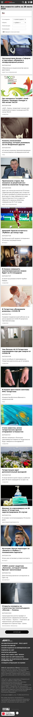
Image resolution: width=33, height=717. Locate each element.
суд (3, 154)
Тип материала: (6, 19)
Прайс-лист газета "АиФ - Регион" (12, 654)
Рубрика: (4, 22)
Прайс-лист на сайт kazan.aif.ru (12, 657)
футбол (4, 242)
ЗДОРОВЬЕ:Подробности (10, 522)
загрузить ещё (17, 632)
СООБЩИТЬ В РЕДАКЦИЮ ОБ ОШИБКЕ (13, 663)
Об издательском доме (9, 643)
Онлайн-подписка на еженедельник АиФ (15, 648)
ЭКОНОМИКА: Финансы (9, 625)
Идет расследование (9, 72)
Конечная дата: (6, 29)
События (5, 114)
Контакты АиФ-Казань (9, 652)
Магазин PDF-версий (8, 645)
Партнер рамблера (15, 709)
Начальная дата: (6, 25)
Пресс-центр (23, 643)
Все (3, 13)
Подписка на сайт (7, 650)
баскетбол (5, 579)
